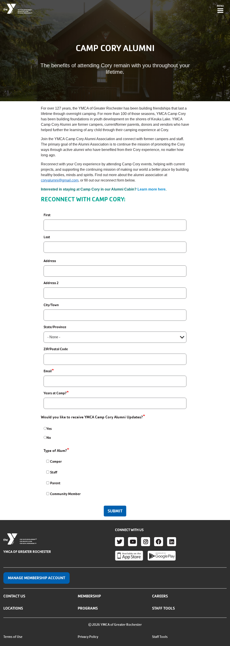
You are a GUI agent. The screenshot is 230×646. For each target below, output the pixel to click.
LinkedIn (171, 541)
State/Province (55, 327)
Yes (49, 428)
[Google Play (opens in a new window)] (162, 556)
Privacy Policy (88, 637)
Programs (88, 608)
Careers (160, 596)
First (47, 215)
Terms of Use (12, 637)
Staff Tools (163, 608)
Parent (55, 483)
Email (48, 371)
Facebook (158, 541)
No (48, 437)
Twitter (119, 541)
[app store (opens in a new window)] (129, 556)
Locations (13, 608)
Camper (56, 461)
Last (47, 237)
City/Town (51, 305)
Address (50, 261)
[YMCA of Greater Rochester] (18, 9)
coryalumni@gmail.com (59, 180)
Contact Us (14, 596)
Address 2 (51, 283)
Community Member (65, 494)
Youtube (132, 541)
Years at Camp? (55, 393)
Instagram (145, 541)
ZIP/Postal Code (56, 349)
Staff (53, 472)
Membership (89, 596)
